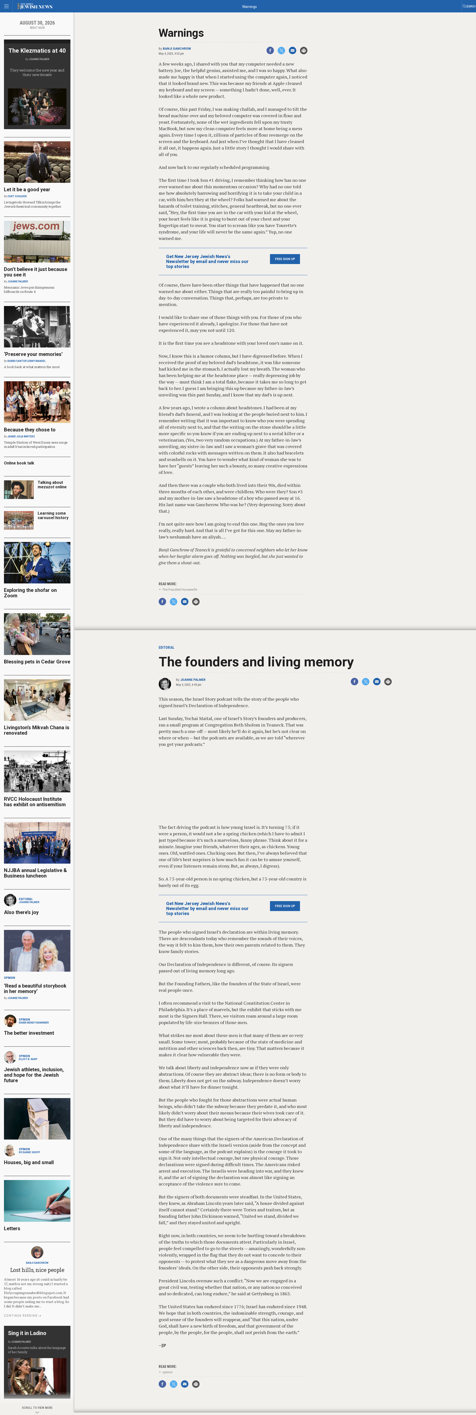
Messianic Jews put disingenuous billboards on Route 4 (29, 289)
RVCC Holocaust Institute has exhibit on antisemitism (35, 801)
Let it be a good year (27, 189)
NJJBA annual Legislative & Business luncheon (35, 873)
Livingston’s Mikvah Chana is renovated (36, 730)
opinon (167, 1372)
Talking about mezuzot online (52, 484)
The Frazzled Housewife (179, 589)
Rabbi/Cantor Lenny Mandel (26, 361)
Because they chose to (30, 430)
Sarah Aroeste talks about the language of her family (37, 1349)
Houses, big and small (29, 1162)
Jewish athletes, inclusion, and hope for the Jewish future (34, 1075)
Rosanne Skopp (29, 1152)
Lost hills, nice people (37, 1269)
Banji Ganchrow (177, 48)
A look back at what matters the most (32, 367)
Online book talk (19, 463)
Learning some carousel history (53, 515)
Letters (12, 1228)
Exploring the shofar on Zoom (30, 593)
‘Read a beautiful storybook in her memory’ (35, 988)
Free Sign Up (285, 259)
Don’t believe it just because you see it (35, 272)
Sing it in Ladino (27, 1333)
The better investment (29, 1033)
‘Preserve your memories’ (33, 354)
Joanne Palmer (193, 680)
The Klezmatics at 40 (37, 50)
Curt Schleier (17, 196)
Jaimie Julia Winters (21, 436)
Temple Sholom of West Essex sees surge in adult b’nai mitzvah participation (36, 444)
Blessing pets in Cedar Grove (37, 662)
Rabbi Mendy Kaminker (34, 1022)
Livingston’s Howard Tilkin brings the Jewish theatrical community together (32, 204)
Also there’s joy (21, 912)
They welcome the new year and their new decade (37, 72)
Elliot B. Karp (28, 1059)
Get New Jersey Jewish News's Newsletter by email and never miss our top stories (207, 261)
